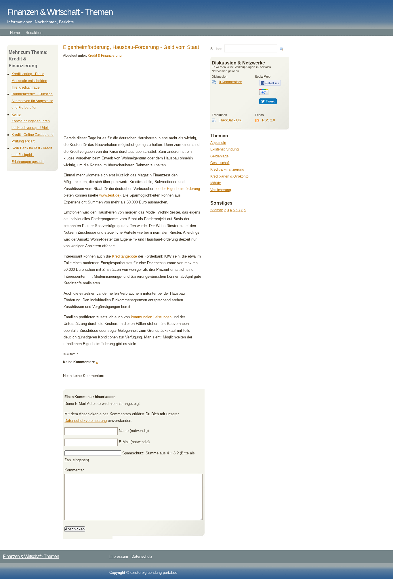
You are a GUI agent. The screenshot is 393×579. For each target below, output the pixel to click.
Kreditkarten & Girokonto (229, 176)
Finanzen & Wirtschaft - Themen (60, 12)
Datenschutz (141, 556)
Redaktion (34, 33)
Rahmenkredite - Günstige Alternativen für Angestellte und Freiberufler (32, 100)
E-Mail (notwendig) (134, 442)
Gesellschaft (220, 163)
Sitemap (216, 210)
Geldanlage (219, 156)
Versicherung (220, 190)
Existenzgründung (224, 149)
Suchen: (216, 49)
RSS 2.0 (268, 120)
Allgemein (218, 142)
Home (15, 33)
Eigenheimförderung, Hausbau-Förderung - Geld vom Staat (131, 47)
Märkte (215, 183)
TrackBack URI (230, 120)
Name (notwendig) (134, 430)
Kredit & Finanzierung (227, 169)
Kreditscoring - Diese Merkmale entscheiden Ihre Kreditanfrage (29, 80)
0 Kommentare (230, 82)
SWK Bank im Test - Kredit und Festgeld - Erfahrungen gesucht (32, 154)
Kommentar (74, 470)
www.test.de (109, 195)
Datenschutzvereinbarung (85, 420)
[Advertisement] (103, 99)
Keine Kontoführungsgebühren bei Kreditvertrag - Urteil (31, 121)
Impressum (118, 556)
